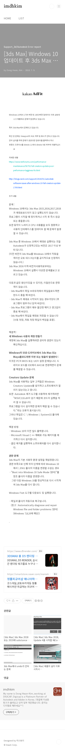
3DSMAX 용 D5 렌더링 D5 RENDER (23, 556)
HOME (7, 18)
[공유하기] (13, 600)
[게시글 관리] (17, 600)
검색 (51, 6)
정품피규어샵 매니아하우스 (22, 579)
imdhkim (13, 6)
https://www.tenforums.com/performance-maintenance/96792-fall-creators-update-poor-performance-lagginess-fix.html (31, 166)
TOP (58, 741)
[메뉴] (58, 6)
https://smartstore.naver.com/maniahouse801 (29, 574)
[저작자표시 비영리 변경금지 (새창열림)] (38, 600)
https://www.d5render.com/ (22, 551)
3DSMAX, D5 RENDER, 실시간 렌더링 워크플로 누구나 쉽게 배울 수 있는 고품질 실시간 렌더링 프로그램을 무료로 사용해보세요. (23, 561)
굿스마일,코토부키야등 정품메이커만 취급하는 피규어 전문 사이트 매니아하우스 (22, 584)
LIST (21, 18)
